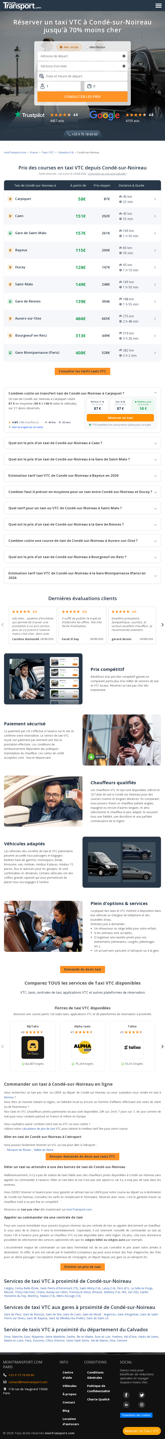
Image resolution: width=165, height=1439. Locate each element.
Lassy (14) (108, 1288)
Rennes (9, 1097)
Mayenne (38, 1337)
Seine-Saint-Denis (77, 1340)
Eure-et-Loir (102, 1337)
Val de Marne (99, 1340)
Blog (66, 1410)
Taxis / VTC (48, 152)
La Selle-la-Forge (142, 1288)
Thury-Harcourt (25, 1292)
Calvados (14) (65, 152)
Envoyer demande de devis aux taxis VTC (82, 1156)
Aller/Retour (97, 47)
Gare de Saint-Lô (97, 1318)
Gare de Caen (72, 1314)
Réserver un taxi (120, 418)
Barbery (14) (112, 1292)
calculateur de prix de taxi (38, 1128)
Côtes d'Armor (55, 1340)
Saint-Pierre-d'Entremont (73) (59, 1288)
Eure (27, 1337)
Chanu (40, 1292)
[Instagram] (141, 1404)
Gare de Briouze (33, 1314)
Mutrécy (33, 1296)
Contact (69, 1402)
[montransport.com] (23, 5)
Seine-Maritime (55, 1337)
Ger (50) (133, 1292)
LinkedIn (126, 1404)
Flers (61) (123, 1288)
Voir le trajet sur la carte (27, 427)
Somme (122, 1340)
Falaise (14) (47, 1296)
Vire (124, 1292)
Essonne (38, 1340)
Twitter (141, 1395)
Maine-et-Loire (13, 1340)
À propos (69, 1394)
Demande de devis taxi (82, 969)
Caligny (8, 1288)
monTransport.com (15, 152)
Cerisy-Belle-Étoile (26, 1288)
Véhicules (70, 1386)
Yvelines (117, 1337)
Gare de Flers (12, 1314)
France (34, 152)
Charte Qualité (98, 1399)
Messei (8, 1292)
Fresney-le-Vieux (80, 1292)
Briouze (97, 1292)
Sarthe (71, 1337)
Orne (7, 1337)
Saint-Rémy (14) (90, 1288)
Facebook (126, 1395)
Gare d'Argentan (128, 1314)
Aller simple (71, 47)
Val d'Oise (130, 1337)
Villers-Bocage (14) (68, 1296)
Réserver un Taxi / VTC (142, 1431)
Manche (17, 1337)
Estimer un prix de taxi (82, 1267)
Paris (28, 1340)
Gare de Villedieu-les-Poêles (67, 1318)
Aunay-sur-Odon (57, 1292)
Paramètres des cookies (136, 1415)
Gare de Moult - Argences (99, 1314)
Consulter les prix (82, 96)
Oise (112, 1340)
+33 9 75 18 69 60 (84, 134)
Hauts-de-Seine (148, 1337)
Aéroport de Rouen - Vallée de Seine (30, 1149)
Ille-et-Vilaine (85, 1337)
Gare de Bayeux (37, 1318)
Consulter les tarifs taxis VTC (82, 371)
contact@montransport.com (27, 1382)
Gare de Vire (54, 1314)
